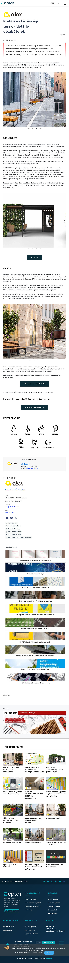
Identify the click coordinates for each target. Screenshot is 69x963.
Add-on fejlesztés (30, 927)
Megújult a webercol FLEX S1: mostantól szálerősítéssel (35, 615)
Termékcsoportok (54, 903)
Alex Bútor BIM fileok (13, 526)
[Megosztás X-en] (9, 40)
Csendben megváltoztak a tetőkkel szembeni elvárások (35, 656)
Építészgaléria (53, 910)
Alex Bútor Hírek (12, 523)
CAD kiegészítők (31, 899)
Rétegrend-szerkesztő (33, 906)
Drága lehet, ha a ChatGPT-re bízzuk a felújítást (35, 601)
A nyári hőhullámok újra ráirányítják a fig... (35, 628)
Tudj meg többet (10, 911)
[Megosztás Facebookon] (7, 40)
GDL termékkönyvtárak (33, 903)
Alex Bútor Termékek (13, 529)
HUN (59, 3)
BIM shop (29, 910)
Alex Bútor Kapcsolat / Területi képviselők (19, 537)
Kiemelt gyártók (53, 899)
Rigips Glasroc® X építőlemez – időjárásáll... (35, 587)
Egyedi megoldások (31, 934)
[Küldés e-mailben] (14, 40)
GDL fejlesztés (30, 930)
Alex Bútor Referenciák (14, 534)
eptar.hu (5, 881)
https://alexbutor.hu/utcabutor (34, 384)
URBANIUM (34, 257)
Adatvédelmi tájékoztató (34, 950)
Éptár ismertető (8, 927)
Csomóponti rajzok (54, 906)
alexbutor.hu (25, 464)
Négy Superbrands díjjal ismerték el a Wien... (35, 560)
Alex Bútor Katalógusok (14, 531)
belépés (52, 3)
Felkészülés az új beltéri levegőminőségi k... (35, 669)
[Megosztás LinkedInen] (12, 40)
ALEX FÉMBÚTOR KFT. (15, 489)
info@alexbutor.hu (32, 468)
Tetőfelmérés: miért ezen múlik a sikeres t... (35, 683)
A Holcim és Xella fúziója (35, 574)
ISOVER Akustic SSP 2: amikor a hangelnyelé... (35, 642)
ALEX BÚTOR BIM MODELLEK (34, 407)
